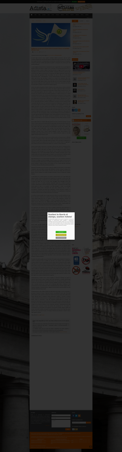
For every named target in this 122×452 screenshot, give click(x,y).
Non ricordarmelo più (61, 237)
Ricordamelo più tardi (61, 234)
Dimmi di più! (61, 232)
